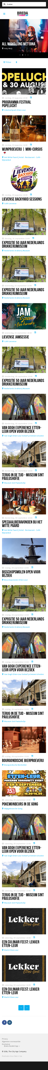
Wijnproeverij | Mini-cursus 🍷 (22, 151)
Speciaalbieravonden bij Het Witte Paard (22, 524)
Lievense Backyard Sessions (22, 199)
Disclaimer (6, 1044)
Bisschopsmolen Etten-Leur (16, 580)
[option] (24, 35)
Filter (8, 62)
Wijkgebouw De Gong (13, 808)
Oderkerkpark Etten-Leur (15, 110)
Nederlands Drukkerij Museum (17, 250)
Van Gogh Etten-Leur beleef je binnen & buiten (24, 436)
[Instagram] (9, 1022)
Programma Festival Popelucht (16, 104)
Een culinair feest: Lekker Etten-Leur (20, 944)
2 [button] (22, 55)
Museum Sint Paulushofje (14, 483)
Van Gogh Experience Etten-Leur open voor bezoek (21, 429)
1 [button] (20, 55)
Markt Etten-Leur (11, 950)
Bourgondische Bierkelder (15, 765)
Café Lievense (10, 203)
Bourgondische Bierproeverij (23, 760)
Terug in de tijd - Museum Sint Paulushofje (23, 476)
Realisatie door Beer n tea (12, 1056)
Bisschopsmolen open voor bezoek (21, 574)
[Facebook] (4, 1022)
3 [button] (25, 55)
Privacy (5, 1039)
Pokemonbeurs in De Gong (20, 804)
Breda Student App (11, 1046)
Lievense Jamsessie (15, 337)
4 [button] (28, 55)
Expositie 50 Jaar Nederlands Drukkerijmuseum (23, 244)
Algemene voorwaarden (11, 1041)
